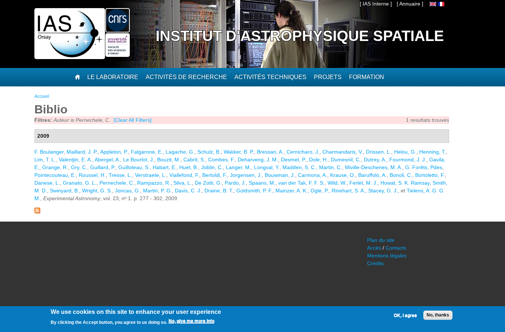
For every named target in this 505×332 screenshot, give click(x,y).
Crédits (375, 263)
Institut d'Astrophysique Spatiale (300, 35)
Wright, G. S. (97, 191)
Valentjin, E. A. (75, 159)
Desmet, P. (293, 159)
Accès (374, 248)
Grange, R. (55, 167)
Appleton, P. (114, 152)
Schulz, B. (209, 152)
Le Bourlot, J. (138, 159)
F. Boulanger (49, 152)
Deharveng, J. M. (258, 159)
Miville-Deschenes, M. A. (373, 167)
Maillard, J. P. (82, 152)
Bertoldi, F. (214, 175)
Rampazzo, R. (153, 183)
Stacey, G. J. (383, 191)
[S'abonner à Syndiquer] (37, 212)
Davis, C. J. (188, 191)
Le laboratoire (112, 77)
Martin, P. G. (157, 191)
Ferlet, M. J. (363, 183)
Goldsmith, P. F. (254, 191)
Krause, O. (342, 175)
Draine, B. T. (218, 191)
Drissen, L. (378, 152)
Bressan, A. (270, 152)
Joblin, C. (212, 167)
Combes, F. (221, 159)
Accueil (41, 96)
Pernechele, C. (116, 183)
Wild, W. (337, 183)
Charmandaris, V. (342, 152)
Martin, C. (330, 167)
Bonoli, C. (401, 175)
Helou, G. (405, 152)
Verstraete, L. (150, 175)
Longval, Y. (266, 167)
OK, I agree (405, 315)
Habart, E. (164, 167)
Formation (366, 77)
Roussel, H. (92, 175)
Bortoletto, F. (430, 175)
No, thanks (438, 315)
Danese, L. (47, 183)
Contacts (396, 248)
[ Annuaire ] (410, 4)
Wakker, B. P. (239, 152)
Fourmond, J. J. (407, 159)
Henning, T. (432, 152)
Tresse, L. (120, 175)
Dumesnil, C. (346, 159)
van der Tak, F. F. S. (301, 183)
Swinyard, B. (64, 191)
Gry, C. (79, 167)
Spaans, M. (262, 183)
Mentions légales (387, 256)
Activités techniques (270, 77)
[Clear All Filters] (132, 120)
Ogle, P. (320, 191)
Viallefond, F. (184, 175)
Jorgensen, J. (246, 175)
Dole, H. (318, 159)
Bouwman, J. (280, 175)
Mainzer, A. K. (291, 191)
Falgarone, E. (147, 152)
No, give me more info (191, 321)
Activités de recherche (186, 77)
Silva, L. (182, 183)
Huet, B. (188, 167)
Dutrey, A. (375, 159)
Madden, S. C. (299, 167)
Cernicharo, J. (303, 152)
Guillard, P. (102, 167)
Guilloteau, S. (134, 167)
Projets (328, 77)
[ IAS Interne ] (376, 4)
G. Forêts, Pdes (423, 167)
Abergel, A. (107, 159)
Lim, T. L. (45, 159)
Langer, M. (238, 167)
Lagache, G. (180, 152)
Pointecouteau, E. (55, 175)
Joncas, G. (127, 191)
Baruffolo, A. (372, 175)
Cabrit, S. (194, 159)
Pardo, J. (235, 183)
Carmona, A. (312, 175)
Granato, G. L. (79, 183)
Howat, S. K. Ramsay (405, 183)
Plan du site (380, 240)
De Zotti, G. (208, 183)
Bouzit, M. (168, 159)
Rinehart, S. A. (348, 191)
